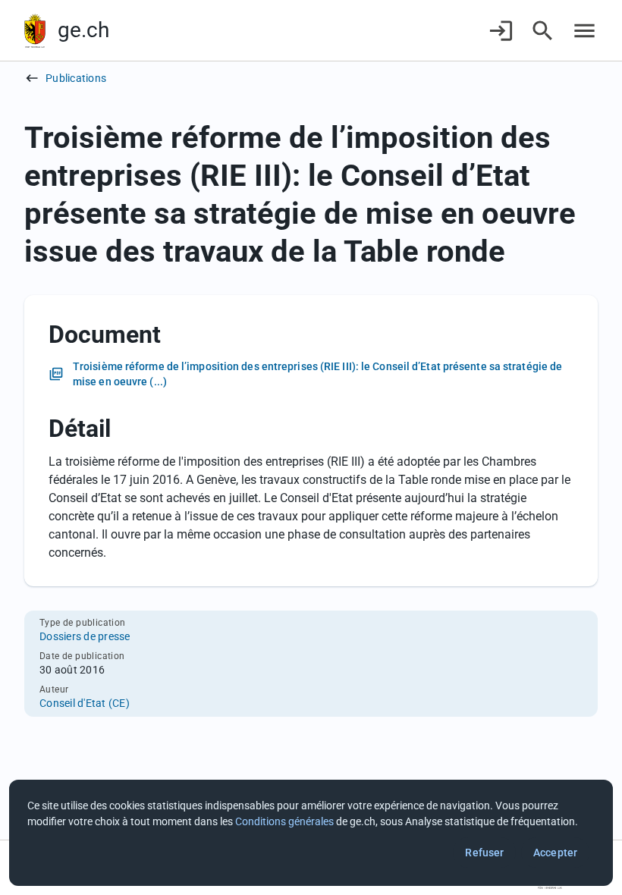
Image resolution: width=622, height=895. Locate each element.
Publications (76, 78)
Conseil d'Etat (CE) (84, 703)
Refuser (484, 852)
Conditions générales (284, 821)
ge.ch (83, 29)
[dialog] (311, 833)
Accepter (555, 852)
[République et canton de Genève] (35, 31)
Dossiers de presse (84, 636)
